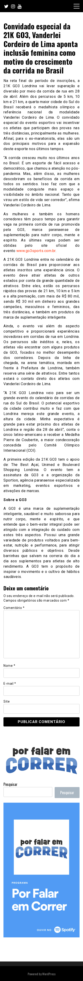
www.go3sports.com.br (36, 251)
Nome (9, 665)
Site (6, 701)
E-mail (9, 683)
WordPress (49, 973)
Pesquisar (10, 784)
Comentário (13, 608)
